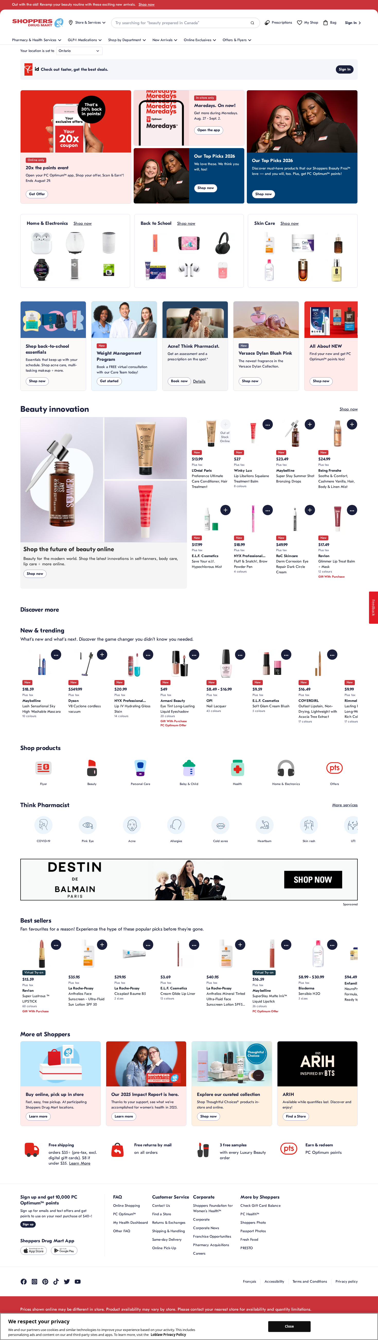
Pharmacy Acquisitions (211, 1245)
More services (345, 805)
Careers (199, 1253)
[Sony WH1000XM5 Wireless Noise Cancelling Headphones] (222, 243)
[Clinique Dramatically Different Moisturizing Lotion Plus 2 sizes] (336, 270)
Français (249, 1281)
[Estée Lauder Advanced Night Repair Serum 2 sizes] (336, 243)
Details (199, 381)
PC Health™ (249, 1214)
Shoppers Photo (253, 1222)
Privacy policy (347, 1281)
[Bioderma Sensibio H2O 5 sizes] (269, 270)
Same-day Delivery (167, 1239)
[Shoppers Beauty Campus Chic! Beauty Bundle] (189, 243)
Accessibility (274, 1281)
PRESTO (246, 1248)
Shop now (147, 4)
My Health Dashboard (130, 1222)
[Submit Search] (252, 23)
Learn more (38, 1116)
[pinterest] (45, 1281)
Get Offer (37, 194)
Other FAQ (121, 1231)
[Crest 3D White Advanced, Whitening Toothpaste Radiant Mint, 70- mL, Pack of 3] (155, 270)
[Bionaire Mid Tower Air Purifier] (75, 270)
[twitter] (67, 1281)
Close (289, 1326)
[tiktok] (56, 1281)
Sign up (28, 1224)
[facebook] (23, 1281)
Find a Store (296, 1116)
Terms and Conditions (310, 1281)
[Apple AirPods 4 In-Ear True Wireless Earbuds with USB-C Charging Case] (41, 243)
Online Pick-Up (164, 1248)
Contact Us (161, 1205)
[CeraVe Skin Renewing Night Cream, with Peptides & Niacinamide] (303, 243)
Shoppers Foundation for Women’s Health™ (212, 1208)
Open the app (208, 130)
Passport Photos (253, 1231)
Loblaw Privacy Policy (168, 1334)
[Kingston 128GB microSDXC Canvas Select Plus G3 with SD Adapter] (108, 270)
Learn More (80, 1163)
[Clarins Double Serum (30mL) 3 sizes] (303, 270)
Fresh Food (249, 1239)
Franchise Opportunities (212, 1236)
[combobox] (185, 23)
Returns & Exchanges (169, 1222)
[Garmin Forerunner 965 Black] (41, 270)
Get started (109, 381)
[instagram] (34, 1281)
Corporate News (206, 1228)
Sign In (344, 69)
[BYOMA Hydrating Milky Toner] (155, 243)
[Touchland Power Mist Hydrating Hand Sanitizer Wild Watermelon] (222, 270)
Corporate (201, 1219)
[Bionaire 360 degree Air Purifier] (108, 243)
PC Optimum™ (124, 1214)
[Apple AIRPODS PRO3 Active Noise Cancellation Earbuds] (189, 270)
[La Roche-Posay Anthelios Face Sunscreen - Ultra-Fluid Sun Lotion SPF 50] (269, 243)
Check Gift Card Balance (260, 1205)
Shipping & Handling (168, 1231)
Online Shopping (126, 1205)
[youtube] (77, 1281)
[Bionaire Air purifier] (75, 243)
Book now (179, 381)
